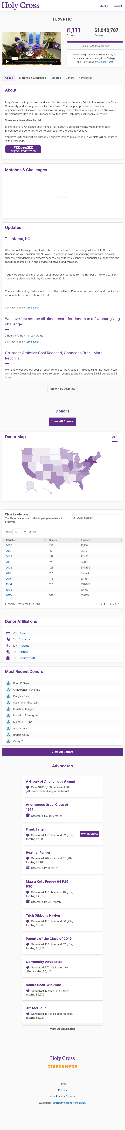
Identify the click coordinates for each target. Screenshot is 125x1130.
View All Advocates (62, 1028)
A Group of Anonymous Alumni (50, 781)
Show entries (21, 531)
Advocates (85, 77)
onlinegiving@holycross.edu (69, 1102)
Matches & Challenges (32, 77)
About (9, 77)
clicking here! (105, 61)
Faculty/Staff (27, 658)
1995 (9, 589)
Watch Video (89, 834)
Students (24, 639)
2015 (9, 578)
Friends (23, 651)
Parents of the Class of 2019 (49, 939)
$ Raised (85, 540)
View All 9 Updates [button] (62, 388)
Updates (55, 77)
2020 (9, 545)
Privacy (62, 1090)
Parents (24, 645)
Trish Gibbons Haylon (43, 915)
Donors (69, 77)
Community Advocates (44, 962)
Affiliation (11, 540)
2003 (9, 556)
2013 (9, 595)
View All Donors (62, 421)
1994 (9, 584)
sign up (104, 5)
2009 (9, 562)
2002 (9, 567)
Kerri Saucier (32, 307)
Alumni (24, 633)
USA (115, 436)
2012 (9, 573)
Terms (62, 1083)
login (118, 5)
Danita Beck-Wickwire (43, 985)
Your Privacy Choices (62, 1096)
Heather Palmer (38, 852)
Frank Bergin (36, 829)
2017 (9, 551)
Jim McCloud (36, 1008)
